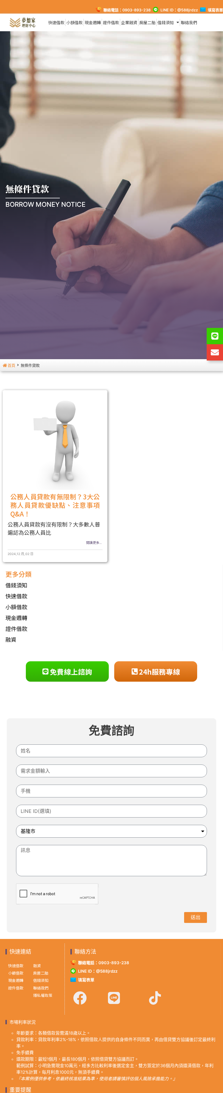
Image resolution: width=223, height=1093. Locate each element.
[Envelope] (215, 352)
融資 (10, 639)
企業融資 (129, 22)
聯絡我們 (189, 22)
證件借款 (111, 22)
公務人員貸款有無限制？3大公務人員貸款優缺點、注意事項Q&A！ (55, 505)
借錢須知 (165, 22)
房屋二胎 (147, 22)
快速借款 (56, 22)
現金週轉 (93, 22)
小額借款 (74, 22)
